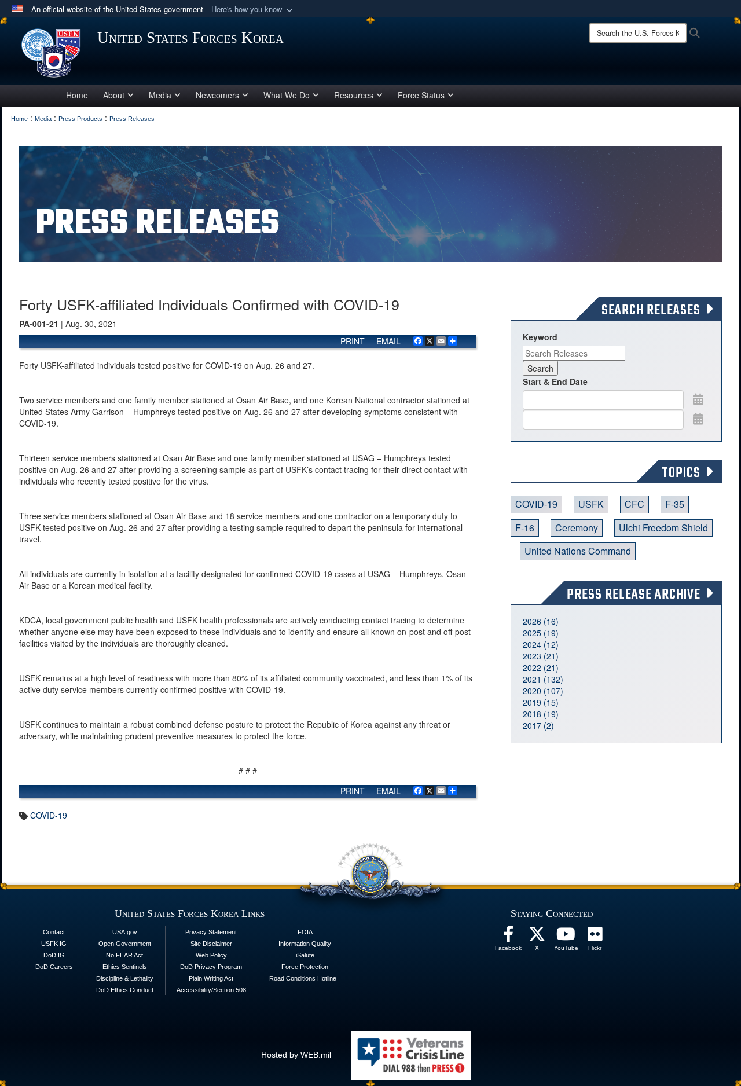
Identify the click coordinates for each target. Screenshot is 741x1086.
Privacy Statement (211, 932)
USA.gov (124, 932)
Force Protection (304, 966)
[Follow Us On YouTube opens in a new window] (566, 937)
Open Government (124, 943)
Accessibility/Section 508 (211, 989)
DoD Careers (54, 966)
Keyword (540, 337)
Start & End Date (555, 381)
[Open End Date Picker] (698, 418)
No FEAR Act (124, 955)
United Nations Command (577, 550)
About (113, 95)
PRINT (352, 341)
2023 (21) (541, 656)
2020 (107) (543, 690)
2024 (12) (541, 644)
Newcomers (217, 95)
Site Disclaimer (211, 943)
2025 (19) (541, 633)
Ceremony (576, 527)
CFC (634, 504)
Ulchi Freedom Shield (663, 527)
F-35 (674, 504)
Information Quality (304, 943)
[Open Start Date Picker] (698, 398)
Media (160, 95)
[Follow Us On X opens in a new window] (537, 937)
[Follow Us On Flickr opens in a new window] (595, 937)
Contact (54, 932)
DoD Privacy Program (211, 966)
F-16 (524, 527)
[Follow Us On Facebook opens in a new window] (508, 937)
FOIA (305, 932)
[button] (253, 9)
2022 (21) (541, 667)
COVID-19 (48, 815)
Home (77, 95)
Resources (353, 95)
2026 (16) (541, 621)
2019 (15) (541, 702)
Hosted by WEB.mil (296, 1054)
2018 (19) (541, 714)
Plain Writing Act (211, 978)
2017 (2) (538, 725)
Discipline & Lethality (124, 978)
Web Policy (211, 955)
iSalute (305, 955)
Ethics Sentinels (124, 966)
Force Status (421, 95)
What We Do (286, 95)
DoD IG (54, 955)
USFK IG (54, 943)
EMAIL (388, 341)
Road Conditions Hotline (302, 978)
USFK (591, 504)
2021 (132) (543, 679)
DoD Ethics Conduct (124, 989)
